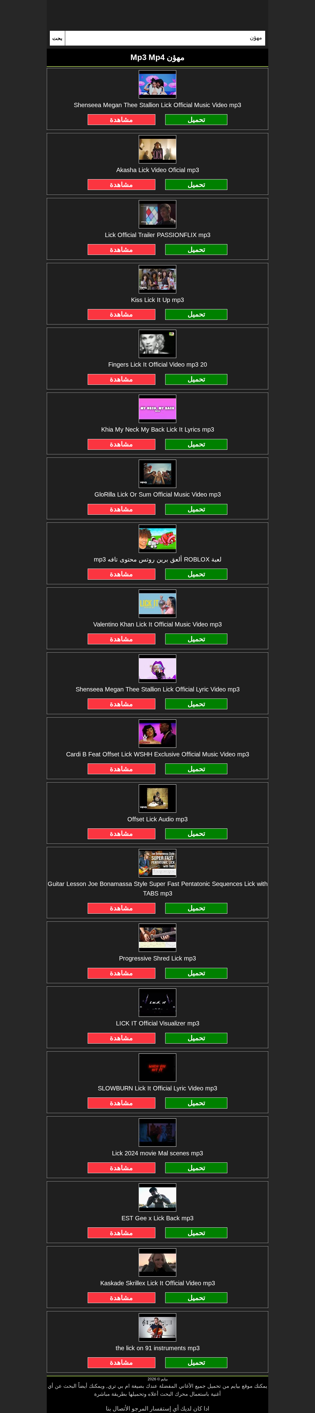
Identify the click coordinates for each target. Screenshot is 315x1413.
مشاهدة (121, 119)
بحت (57, 38)
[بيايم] (157, 15)
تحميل (196, 119)
